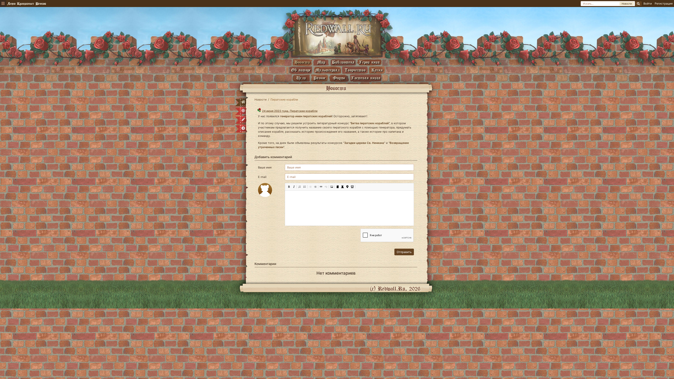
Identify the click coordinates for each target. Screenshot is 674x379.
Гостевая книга (366, 78)
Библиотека (343, 62)
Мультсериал (327, 70)
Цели (301, 78)
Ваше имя (265, 167)
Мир (321, 62)
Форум (339, 78)
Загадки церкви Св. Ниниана (364, 143)
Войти (647, 3)
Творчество (355, 70)
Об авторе (301, 70)
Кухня (377, 70)
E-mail (262, 177)
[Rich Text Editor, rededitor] (349, 208)
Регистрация (664, 3)
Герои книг (369, 62)
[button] (288, 186)
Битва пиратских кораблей (370, 123)
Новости (302, 62)
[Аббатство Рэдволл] (337, 36)
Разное (319, 78)
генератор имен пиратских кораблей (306, 116)
